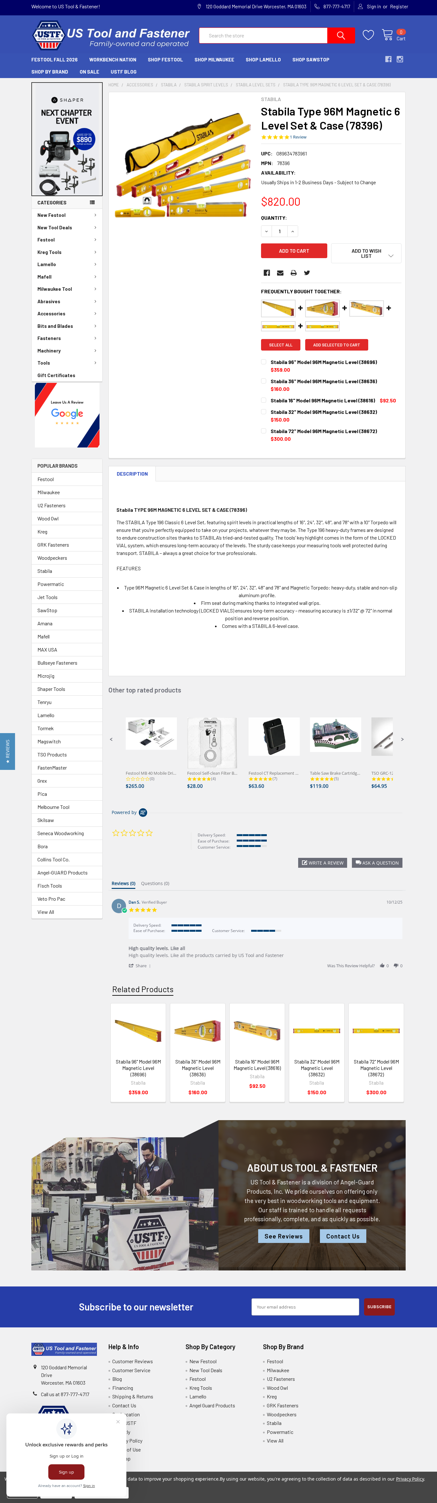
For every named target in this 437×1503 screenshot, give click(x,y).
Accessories (51, 313)
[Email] (280, 273)
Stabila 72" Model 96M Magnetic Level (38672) (376, 1067)
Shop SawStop (311, 59)
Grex (42, 781)
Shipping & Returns (132, 1396)
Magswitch (49, 741)
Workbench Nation (112, 59)
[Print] (293, 273)
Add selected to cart (336, 344)
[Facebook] (267, 273)
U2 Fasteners (51, 505)
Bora (42, 846)
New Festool (51, 215)
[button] (67, 139)
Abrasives (48, 301)
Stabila (44, 571)
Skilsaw (45, 820)
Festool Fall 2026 (54, 59)
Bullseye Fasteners (57, 663)
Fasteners (49, 338)
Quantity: (274, 218)
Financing (122, 1388)
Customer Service (131, 1370)
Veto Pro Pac (51, 899)
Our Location (126, 1414)
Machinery (49, 350)
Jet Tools (47, 597)
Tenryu (44, 702)
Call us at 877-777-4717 (65, 1394)
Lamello (46, 264)
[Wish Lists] (372, 35)
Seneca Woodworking (60, 833)
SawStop (47, 610)
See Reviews (284, 1236)
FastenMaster (52, 767)
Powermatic (50, 584)
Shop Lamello (263, 59)
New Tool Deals (54, 227)
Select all (280, 344)
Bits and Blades (55, 326)
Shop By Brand (49, 72)
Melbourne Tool (53, 807)
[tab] (123, 885)
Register (399, 6)
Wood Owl (48, 518)
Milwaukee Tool (54, 289)
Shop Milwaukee (214, 59)
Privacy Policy (127, 1440)
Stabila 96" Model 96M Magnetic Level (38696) (138, 1067)
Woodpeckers (52, 558)
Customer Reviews (132, 1361)
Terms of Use (126, 1449)
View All (45, 912)
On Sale (89, 72)
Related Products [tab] (142, 989)
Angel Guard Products (212, 1405)
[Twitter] (307, 273)
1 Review (298, 137)
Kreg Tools (49, 252)
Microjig (45, 676)
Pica (42, 794)
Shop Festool (165, 59)
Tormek (45, 728)
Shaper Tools (51, 689)
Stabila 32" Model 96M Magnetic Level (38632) (316, 1067)
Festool (46, 239)
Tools (43, 363)
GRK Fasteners (53, 545)
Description (132, 474)
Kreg (42, 531)
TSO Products (52, 754)
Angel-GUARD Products (62, 872)
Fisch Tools (49, 885)
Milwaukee (48, 492)
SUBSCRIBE (379, 1306)
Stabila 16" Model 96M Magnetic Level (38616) (257, 1064)
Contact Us (343, 1236)
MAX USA (47, 649)
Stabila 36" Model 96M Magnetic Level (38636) (197, 1067)
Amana (44, 623)
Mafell (44, 277)
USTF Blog (124, 72)
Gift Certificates (56, 375)
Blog (117, 1379)
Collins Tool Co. (53, 859)
